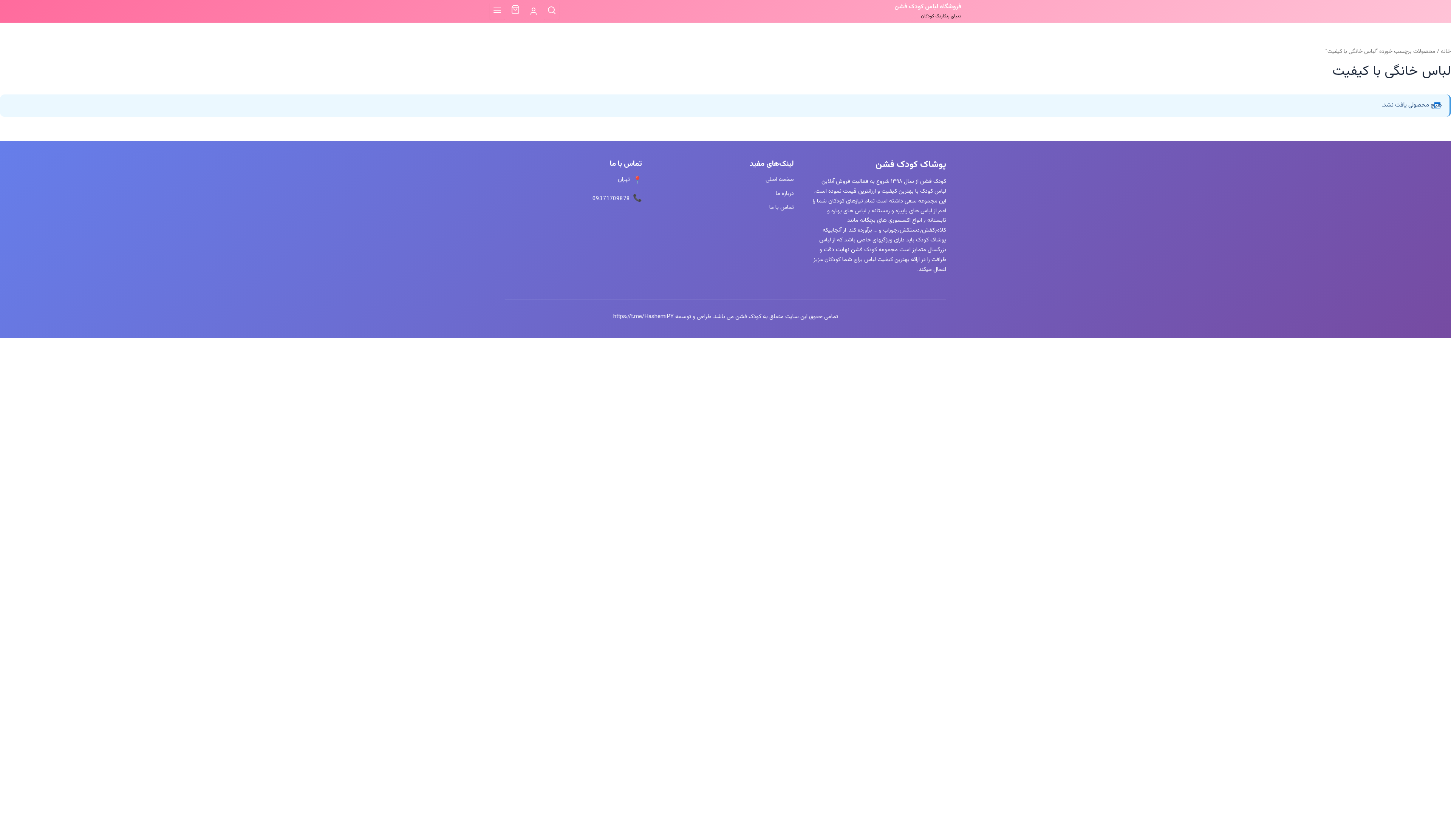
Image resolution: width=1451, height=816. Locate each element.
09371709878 (611, 198)
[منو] (497, 11)
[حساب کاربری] (533, 11)
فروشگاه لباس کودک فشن (927, 7)
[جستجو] (551, 11)
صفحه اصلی (780, 179)
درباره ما (785, 193)
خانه (1446, 51)
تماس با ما (781, 207)
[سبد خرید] (515, 11)
